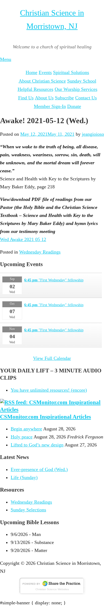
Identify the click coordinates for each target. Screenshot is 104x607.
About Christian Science (42, 81)
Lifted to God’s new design (37, 445)
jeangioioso (93, 134)
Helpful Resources (35, 89)
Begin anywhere (26, 428)
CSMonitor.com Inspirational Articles (45, 417)
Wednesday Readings (40, 252)
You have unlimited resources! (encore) (49, 390)
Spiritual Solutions (71, 72)
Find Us (26, 97)
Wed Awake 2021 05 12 (23, 239)
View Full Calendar (52, 358)
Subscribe (64, 97)
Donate (74, 106)
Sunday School (81, 81)
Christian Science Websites (52, 589)
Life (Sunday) (24, 477)
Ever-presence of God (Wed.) (39, 469)
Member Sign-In (50, 106)
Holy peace (22, 436)
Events (45, 72)
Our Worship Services (76, 89)
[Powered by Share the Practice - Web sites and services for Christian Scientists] (52, 593)
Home (31, 72)
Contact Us (86, 97)
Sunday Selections (28, 509)
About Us (44, 97)
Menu (5, 59)
